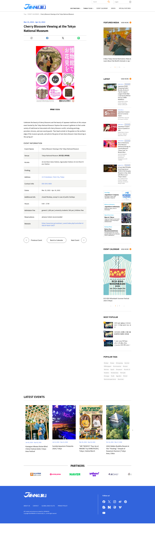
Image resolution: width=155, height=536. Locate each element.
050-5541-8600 (47, 184)
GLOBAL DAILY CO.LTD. (48, 506)
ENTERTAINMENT (123, 154)
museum (119, 369)
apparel (127, 117)
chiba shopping (122, 103)
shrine (107, 369)
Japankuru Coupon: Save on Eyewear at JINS (124, 128)
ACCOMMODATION (123, 178)
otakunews (115, 373)
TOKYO (127, 132)
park (112, 369)
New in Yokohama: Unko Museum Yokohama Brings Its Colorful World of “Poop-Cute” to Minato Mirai (124, 147)
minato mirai (122, 155)
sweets (107, 373)
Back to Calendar (56, 240)
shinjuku (125, 180)
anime (127, 363)
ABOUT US (27, 506)
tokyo (106, 363)
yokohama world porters (123, 159)
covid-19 (127, 369)
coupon (126, 119)
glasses (125, 133)
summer (121, 379)
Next (124, 66)
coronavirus (117, 366)
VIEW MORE (125, 22)
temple (123, 373)
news (112, 363)
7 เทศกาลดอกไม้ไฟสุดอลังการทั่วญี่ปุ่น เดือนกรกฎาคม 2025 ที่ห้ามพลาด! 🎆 (122, 343)
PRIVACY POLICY (62, 506)
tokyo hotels (122, 183)
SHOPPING (121, 101)
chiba (126, 101)
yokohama (121, 157)
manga (107, 376)
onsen (126, 366)
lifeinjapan (108, 366)
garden (119, 376)
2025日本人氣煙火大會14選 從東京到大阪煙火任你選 (122, 333)
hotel (125, 376)
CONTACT (36, 506)
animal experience (110, 379)
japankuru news (122, 135)
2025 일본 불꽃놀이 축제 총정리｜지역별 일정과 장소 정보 (122, 325)
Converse (121, 119)
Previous (111, 66)
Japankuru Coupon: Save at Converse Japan (124, 114)
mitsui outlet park (123, 104)
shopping (120, 363)
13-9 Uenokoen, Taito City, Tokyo (53, 177)
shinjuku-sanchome (123, 181)
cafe (113, 376)
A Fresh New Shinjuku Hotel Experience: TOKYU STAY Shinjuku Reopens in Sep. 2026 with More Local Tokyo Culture (124, 172)
